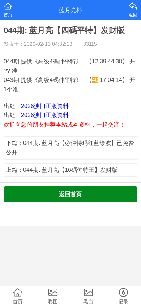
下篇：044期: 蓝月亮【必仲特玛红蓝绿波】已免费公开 (70, 148)
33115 (90, 44)
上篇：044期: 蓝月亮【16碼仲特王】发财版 (62, 170)
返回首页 (70, 194)
